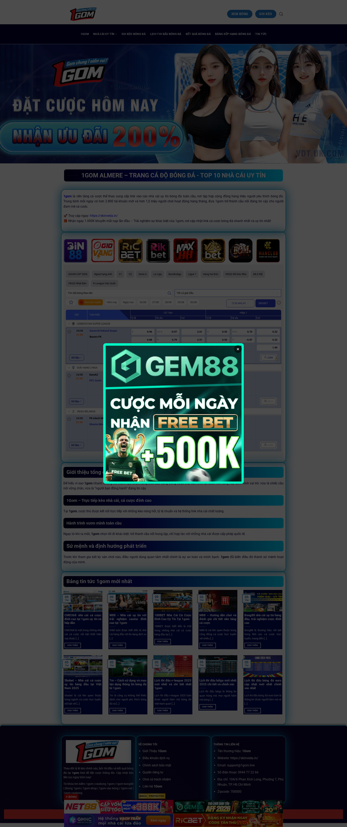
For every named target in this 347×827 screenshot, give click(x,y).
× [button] (238, 349)
